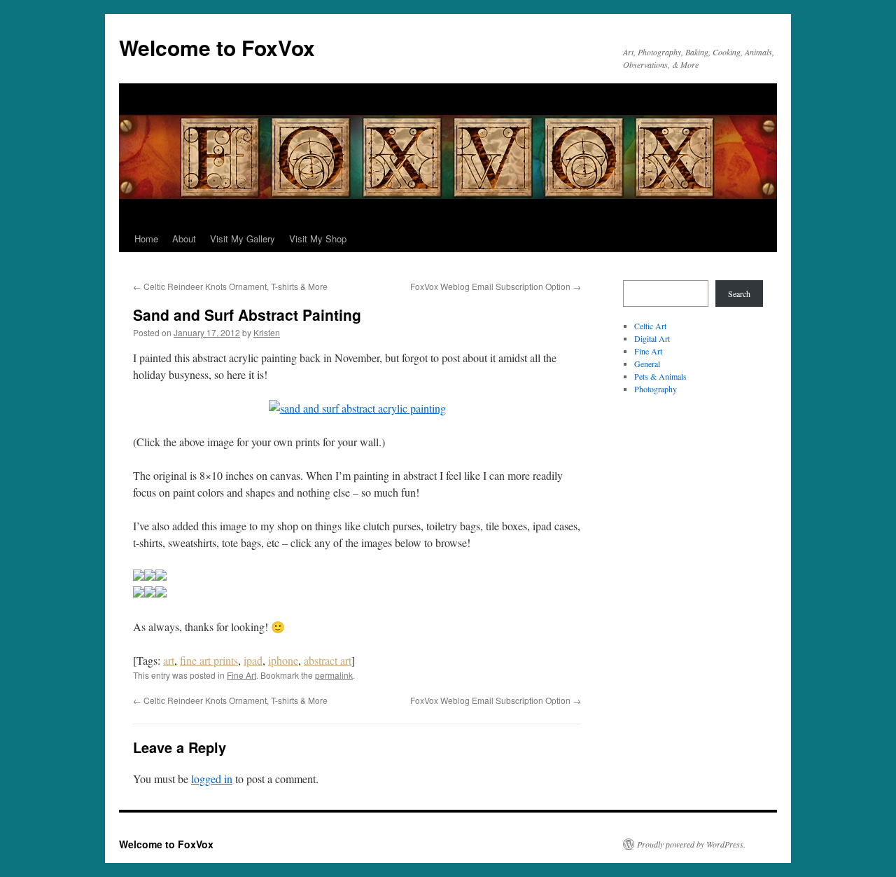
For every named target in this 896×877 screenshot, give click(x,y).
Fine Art (241, 675)
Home (146, 238)
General (647, 363)
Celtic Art (650, 325)
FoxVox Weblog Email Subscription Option (495, 286)
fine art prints (209, 660)
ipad (253, 660)
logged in (211, 778)
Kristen (266, 332)
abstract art (327, 660)
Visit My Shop (317, 238)
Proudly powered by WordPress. (691, 844)
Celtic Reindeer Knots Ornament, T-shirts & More (230, 286)
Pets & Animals (660, 376)
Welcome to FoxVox (217, 47)
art (168, 660)
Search (739, 293)
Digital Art (652, 338)
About (184, 238)
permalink (334, 675)
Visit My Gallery (242, 238)
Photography (655, 388)
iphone (283, 660)
